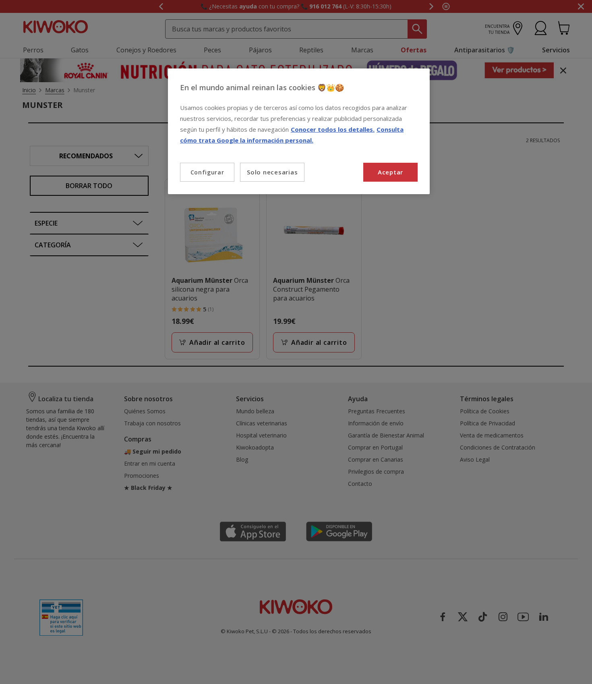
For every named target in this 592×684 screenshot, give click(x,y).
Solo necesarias (272, 172)
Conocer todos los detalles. (333, 129)
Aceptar (390, 172)
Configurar (207, 172)
